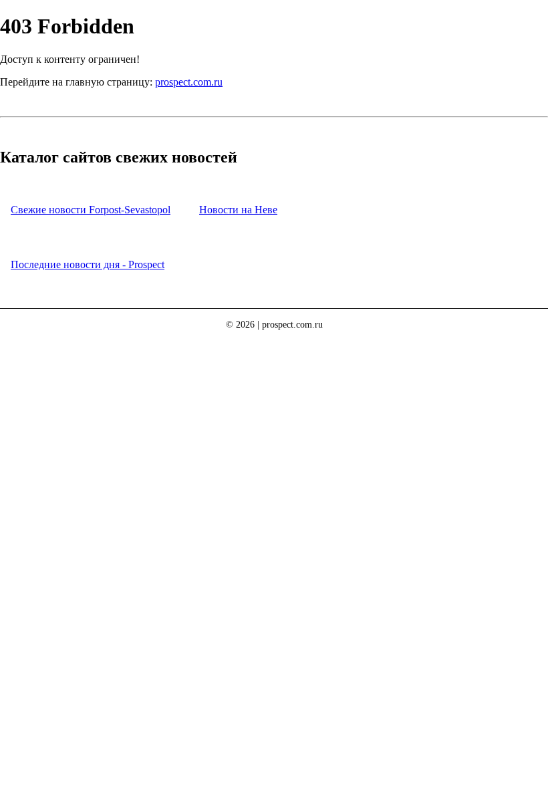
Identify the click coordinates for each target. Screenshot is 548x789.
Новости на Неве (238, 209)
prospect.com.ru (189, 82)
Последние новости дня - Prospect (87, 264)
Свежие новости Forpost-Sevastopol (90, 209)
